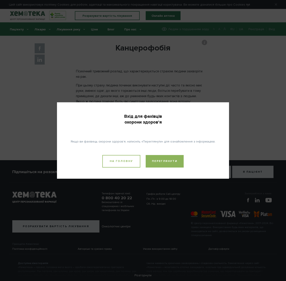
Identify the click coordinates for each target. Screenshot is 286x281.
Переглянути (164, 161)
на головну (121, 161)
